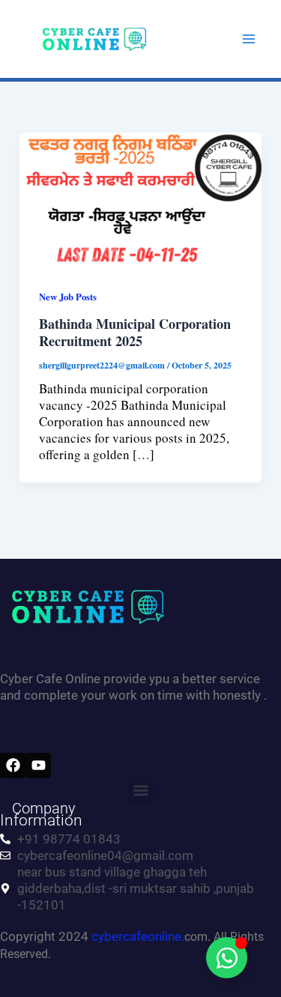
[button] (140, 790)
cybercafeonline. (137, 936)
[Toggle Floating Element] (226, 957)
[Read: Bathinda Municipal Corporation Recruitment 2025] (140, 198)
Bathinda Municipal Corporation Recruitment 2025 (135, 332)
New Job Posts (68, 296)
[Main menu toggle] (249, 39)
